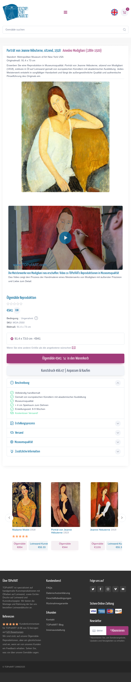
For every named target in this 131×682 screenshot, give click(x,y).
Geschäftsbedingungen (58, 598)
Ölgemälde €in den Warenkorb (65, 358)
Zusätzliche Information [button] (27, 451)
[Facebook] (100, 589)
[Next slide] (122, 518)
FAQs (49, 587)
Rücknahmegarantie (57, 603)
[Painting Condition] (36, 318)
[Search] (124, 30)
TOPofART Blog (54, 624)
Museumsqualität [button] (24, 442)
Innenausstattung (55, 630)
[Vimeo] (115, 589)
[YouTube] (123, 589)
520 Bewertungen (14, 632)
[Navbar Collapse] (65, 12)
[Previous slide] (9, 518)
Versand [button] (19, 432)
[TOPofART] (15, 12)
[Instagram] (108, 589)
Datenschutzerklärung (58, 593)
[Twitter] (93, 589)
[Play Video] (65, 238)
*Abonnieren (117, 630)
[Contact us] (74, 347)
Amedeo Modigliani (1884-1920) (82, 51)
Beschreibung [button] (22, 382)
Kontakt (50, 619)
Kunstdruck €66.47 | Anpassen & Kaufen (65, 371)
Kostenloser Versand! (26, 413)
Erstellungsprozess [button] (25, 423)
